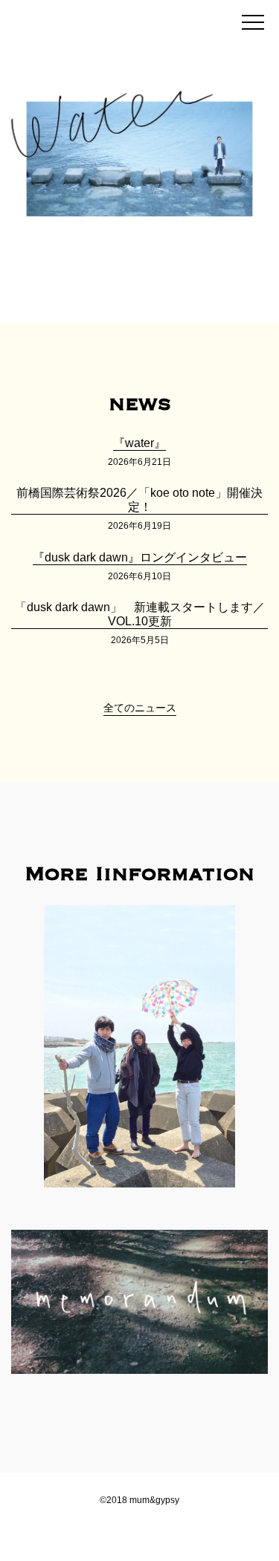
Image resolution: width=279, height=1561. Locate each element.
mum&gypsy (105, 20)
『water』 (139, 443)
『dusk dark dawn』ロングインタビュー (140, 557)
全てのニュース (139, 708)
